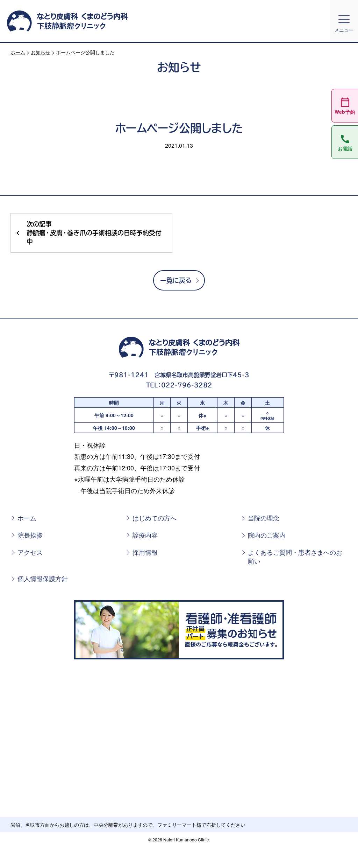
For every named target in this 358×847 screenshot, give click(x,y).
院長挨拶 (30, 535)
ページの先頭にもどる (336, 829)
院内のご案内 (267, 535)
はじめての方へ (155, 517)
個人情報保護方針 (42, 578)
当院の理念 (263, 517)
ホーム (17, 52)
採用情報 (145, 552)
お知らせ (40, 52)
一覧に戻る (176, 280)
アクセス (30, 552)
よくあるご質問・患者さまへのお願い (295, 556)
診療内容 (145, 535)
